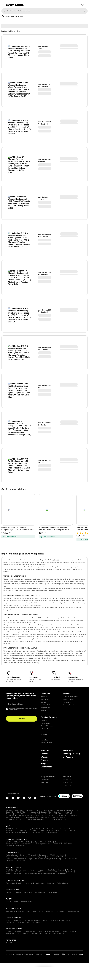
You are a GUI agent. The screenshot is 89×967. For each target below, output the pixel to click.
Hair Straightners (40, 892)
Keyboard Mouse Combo (32, 920)
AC (42, 731)
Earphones (50, 883)
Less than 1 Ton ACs (34, 814)
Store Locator (45, 779)
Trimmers (9, 892)
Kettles (8, 874)
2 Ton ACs (20, 816)
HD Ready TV (18, 842)
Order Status (46, 767)
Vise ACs (9, 810)
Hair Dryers (53, 892)
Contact (44, 760)
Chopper (40, 870)
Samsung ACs (46, 812)
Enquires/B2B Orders (69, 705)
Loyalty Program (68, 699)
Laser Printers (23, 933)
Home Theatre (68, 844)
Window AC (32, 855)
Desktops (41, 932)
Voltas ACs (18, 810)
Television (44, 696)
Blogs (43, 764)
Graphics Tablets (26, 902)
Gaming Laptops (29, 932)
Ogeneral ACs (68, 812)
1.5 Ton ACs (69, 814)
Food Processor (72, 870)
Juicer (46, 872)
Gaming (43, 710)
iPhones (21, 911)
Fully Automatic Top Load (14, 857)
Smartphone (44, 699)
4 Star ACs (9, 818)
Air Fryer (9, 872)
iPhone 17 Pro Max (47, 726)
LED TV (8, 842)
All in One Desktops (53, 932)
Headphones (39, 883)
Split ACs (9, 814)
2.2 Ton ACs (31, 816)
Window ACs (19, 814)
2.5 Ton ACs (42, 816)
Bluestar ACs (48, 810)
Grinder (70, 872)
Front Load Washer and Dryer (16, 859)
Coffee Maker (50, 870)
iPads (16, 902)
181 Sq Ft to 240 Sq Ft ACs (36, 819)
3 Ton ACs (52, 816)
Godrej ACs (59, 810)
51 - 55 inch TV (24, 832)
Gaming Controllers (43, 844)
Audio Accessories (12, 844)
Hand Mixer (31, 872)
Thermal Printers (50, 933)
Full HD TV (48, 842)
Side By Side (20, 861)
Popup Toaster (35, 874)
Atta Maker (9, 870)
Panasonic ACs (33, 812)
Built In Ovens (21, 870)
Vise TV (19, 829)
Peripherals (10, 922)
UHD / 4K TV (37, 842)
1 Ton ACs (47, 814)
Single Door (62, 859)
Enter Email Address (15, 704)
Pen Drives (20, 922)
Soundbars (56, 844)
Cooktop (61, 870)
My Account (68, 757)
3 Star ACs (73, 816)
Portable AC (43, 855)
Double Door (73, 859)
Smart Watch (10, 943)
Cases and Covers (73, 911)
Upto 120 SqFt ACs (58, 818)
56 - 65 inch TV (37, 832)
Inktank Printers (36, 933)
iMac (65, 932)
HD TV (34, 831)
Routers (61, 933)
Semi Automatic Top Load (35, 857)
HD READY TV (43, 831)
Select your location (17, 16)
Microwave (17, 874)
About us (45, 750)
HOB (39, 872)
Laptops (43, 702)
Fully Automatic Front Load (56, 857)
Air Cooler (44, 734)
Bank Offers (44, 782)
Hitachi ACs (21, 812)
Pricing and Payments (48, 777)
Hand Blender (19, 872)
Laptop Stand (65, 920)
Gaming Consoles (27, 844)
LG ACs (38, 810)
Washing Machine (46, 743)
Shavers (18, 892)
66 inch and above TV (53, 832)
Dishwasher (39, 859)
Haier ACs (57, 812)
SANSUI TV (9, 829)
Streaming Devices (61, 842)
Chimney (32, 870)
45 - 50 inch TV (11, 832)
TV (41, 737)
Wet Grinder (62, 874)
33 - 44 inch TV (70, 831)
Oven (25, 874)
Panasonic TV (56, 829)
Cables (41, 911)
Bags (45, 920)
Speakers (9, 846)
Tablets (8, 902)
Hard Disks (36, 922)
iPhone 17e (44, 729)
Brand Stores (67, 777)
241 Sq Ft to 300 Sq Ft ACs (58, 819)
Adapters (49, 911)
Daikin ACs (29, 810)
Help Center (68, 750)
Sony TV (46, 829)
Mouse (8, 920)
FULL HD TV (24, 831)
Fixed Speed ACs (32, 818)
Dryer (30, 859)
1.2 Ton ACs (58, 814)
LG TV (38, 829)
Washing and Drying (57, 855)
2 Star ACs (63, 816)
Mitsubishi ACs (71, 810)
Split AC (22, 855)
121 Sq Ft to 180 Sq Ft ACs (15, 819)
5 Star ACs (19, 818)
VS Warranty (67, 702)
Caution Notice (67, 782)
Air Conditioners (11, 855)
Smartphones (10, 911)
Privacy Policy (67, 785)
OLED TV (67, 829)
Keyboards (17, 920)
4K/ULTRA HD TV (11, 831)
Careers (44, 754)
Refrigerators (50, 859)
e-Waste (44, 757)
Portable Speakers (63, 883)
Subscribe (21, 719)
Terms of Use (67, 779)
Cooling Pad (54, 920)
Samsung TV (29, 829)
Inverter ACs (45, 818)
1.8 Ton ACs (10, 816)
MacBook (17, 932)
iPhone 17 (44, 720)
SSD (28, 922)
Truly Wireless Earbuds (13, 883)
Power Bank (60, 911)
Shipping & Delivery (71, 754)
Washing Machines (47, 705)
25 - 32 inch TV (56, 831)
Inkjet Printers (10, 933)
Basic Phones (31, 911)
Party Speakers (45, 708)
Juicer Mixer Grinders (58, 872)
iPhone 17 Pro (45, 723)
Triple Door (9, 861)
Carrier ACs (10, 812)
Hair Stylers (28, 892)
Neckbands (28, 883)
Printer (72, 932)
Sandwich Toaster (49, 874)
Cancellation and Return (70, 696)
